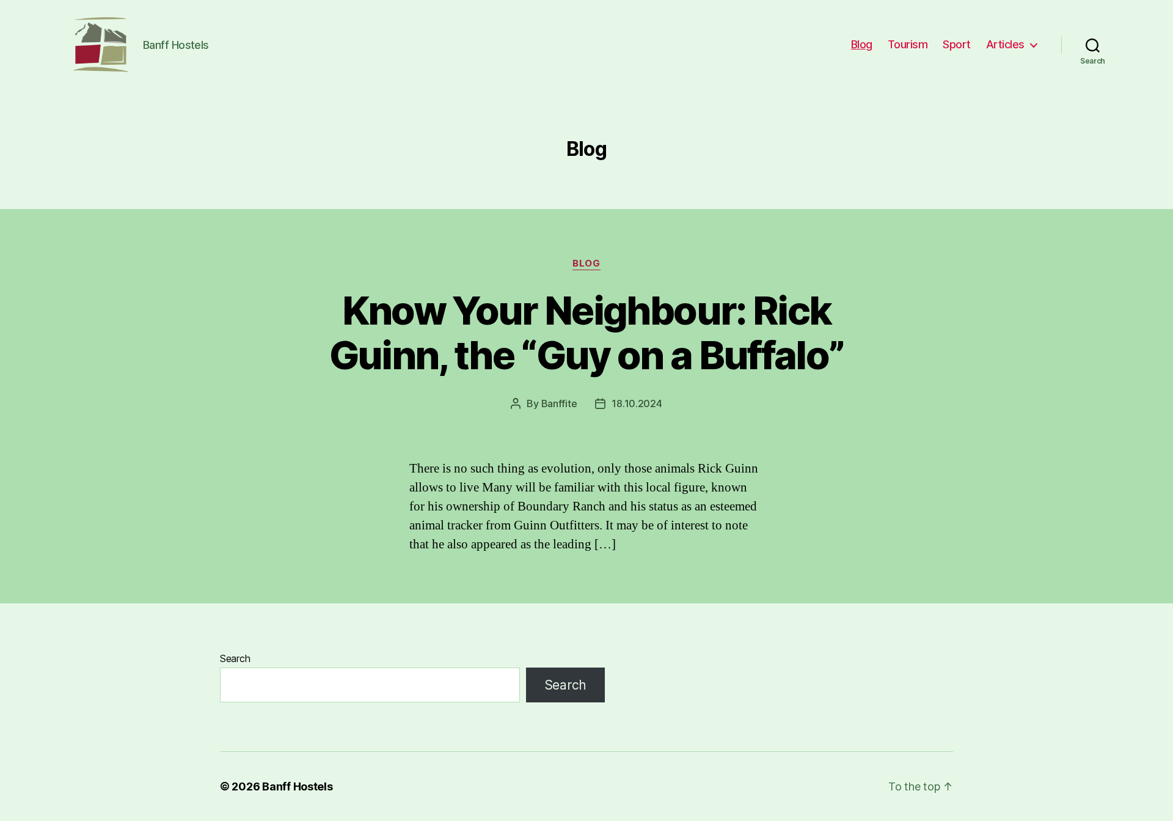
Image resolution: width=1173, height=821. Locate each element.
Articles (1005, 44)
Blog (861, 44)
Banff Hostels (297, 786)
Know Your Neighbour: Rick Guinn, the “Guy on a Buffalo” (586, 332)
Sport (957, 44)
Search (235, 658)
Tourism (908, 44)
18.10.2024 (637, 403)
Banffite (559, 403)
